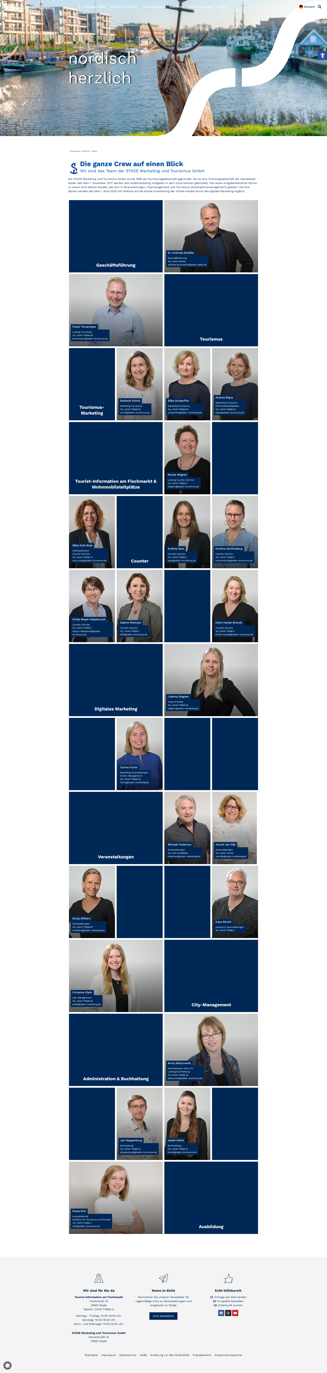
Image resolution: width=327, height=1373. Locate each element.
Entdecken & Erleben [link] (124, 6)
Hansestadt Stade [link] (93, 6)
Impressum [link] (108, 1355)
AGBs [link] (143, 1355)
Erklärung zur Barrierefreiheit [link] (169, 1355)
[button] (320, 7)
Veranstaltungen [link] (154, 6)
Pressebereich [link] (202, 1355)
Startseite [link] (75, 151)
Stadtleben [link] (176, 6)
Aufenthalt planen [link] (201, 6)
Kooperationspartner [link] (229, 1355)
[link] (322, 55)
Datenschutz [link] (127, 1355)
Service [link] (222, 6)
